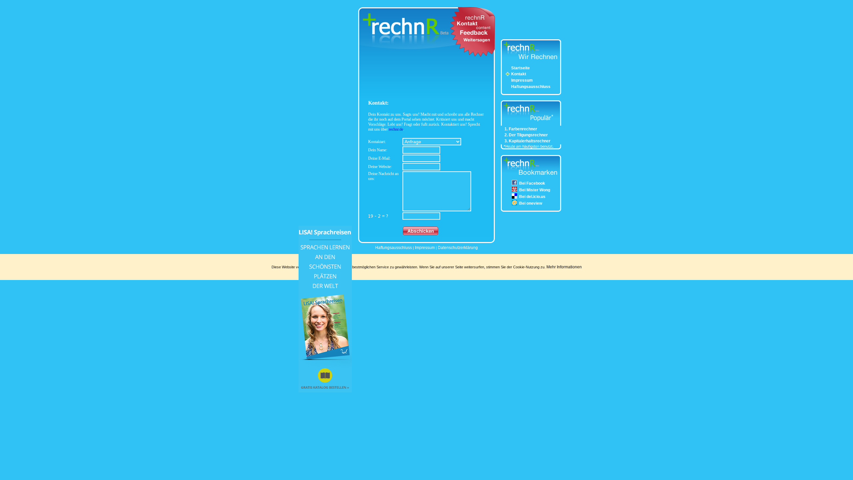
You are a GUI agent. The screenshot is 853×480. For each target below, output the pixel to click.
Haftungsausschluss (530, 86)
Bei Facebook (532, 183)
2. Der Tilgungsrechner (526, 135)
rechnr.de (396, 129)
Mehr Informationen (564, 267)
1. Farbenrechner (520, 129)
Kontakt (518, 74)
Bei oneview (530, 203)
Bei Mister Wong (534, 190)
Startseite (520, 68)
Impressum (522, 80)
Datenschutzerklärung (458, 247)
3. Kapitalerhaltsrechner (527, 141)
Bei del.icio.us (532, 196)
